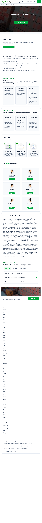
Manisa (4, 383)
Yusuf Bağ (12, 189)
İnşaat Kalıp (5, 430)
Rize (3, 394)
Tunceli (4, 409)
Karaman (4, 366)
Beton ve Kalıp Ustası (6, 425)
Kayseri (4, 371)
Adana (4, 307)
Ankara (4, 317)
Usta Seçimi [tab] (15, 268)
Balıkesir (4, 324)
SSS (28, 1)
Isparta (4, 358)
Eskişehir (4, 348)
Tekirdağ (4, 404)
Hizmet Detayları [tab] (23, 268)
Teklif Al (11, 193)
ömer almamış (12, 175)
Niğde (4, 391)
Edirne (4, 342)
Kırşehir (4, 374)
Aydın (4, 322)
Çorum (4, 335)
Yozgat (4, 415)
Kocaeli (4, 376)
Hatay (4, 355)
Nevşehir (4, 389)
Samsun (4, 397)
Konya (4, 378)
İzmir (3, 361)
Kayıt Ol (38, 2)
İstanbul (4, 360)
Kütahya (4, 379)
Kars (3, 368)
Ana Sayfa (3, 4)
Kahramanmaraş (5, 363)
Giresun (4, 351)
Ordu (3, 392)
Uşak (3, 410)
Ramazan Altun (30, 203)
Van (3, 412)
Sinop (4, 401)
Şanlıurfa (4, 399)
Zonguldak (5, 417)
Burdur (4, 330)
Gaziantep (4, 350)
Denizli (4, 337)
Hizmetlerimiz (14, 1)
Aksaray (4, 314)
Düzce (4, 340)
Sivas (4, 402)
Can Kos (30, 175)
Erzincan (4, 345)
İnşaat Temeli (5, 432)
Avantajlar (24, 1)
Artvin (4, 320)
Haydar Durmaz (11, 203)
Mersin (4, 386)
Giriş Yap (34, 2)
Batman (4, 325)
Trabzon (4, 407)
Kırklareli (4, 373)
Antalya (4, 319)
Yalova (4, 414)
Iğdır (3, 356)
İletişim (31, 1)
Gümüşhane (5, 353)
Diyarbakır (4, 338)
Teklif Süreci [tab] (7, 268)
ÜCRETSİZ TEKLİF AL (21, 22)
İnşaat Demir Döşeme (6, 428)
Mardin (4, 384)
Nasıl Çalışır (20, 2)
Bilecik (4, 327)
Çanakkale (5, 333)
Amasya (4, 315)
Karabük (4, 365)
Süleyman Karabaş (30, 189)
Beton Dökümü (5, 433)
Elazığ (4, 343)
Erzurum (4, 347)
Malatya (4, 381)
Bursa (4, 332)
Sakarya (4, 396)
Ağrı (3, 312)
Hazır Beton (5, 427)
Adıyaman (4, 309)
